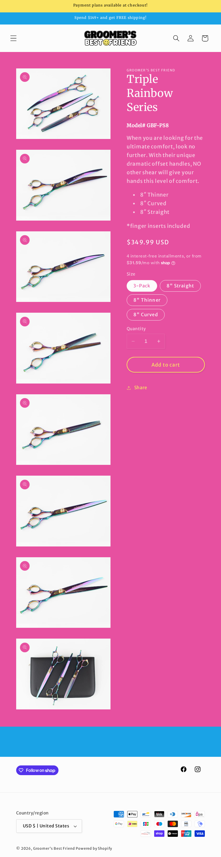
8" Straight (180, 286)
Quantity (136, 328)
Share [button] (140, 388)
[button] (13, 38)
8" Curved (145, 315)
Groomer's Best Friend (54, 848)
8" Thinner (147, 300)
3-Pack (141, 286)
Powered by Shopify (94, 848)
